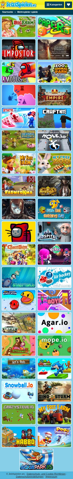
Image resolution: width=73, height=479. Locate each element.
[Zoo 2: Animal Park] (54, 72)
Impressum (51, 476)
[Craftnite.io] (54, 118)
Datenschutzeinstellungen (30, 476)
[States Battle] (18, 95)
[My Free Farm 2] (18, 163)
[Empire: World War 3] (18, 323)
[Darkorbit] (18, 209)
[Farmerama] (18, 186)
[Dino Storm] (54, 391)
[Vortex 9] (54, 254)
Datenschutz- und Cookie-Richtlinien (46, 474)
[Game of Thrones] (54, 49)
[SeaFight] (54, 186)
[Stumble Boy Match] (54, 300)
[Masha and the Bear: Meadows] (18, 346)
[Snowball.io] (18, 391)
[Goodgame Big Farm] (18, 27)
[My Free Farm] (54, 414)
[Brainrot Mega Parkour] (54, 368)
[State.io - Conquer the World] (18, 118)
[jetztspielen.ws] (18, 5)
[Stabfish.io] (18, 277)
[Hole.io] (54, 140)
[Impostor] (18, 49)
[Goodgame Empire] (54, 95)
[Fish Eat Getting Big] (54, 209)
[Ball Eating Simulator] (18, 300)
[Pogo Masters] (54, 437)
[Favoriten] (68, 5)
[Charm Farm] (18, 254)
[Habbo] (18, 437)
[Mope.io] (54, 346)
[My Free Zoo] (54, 163)
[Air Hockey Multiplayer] (54, 277)
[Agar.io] (54, 323)
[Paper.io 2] (54, 27)
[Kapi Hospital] (54, 232)
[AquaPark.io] (36, 459)
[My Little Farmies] (18, 140)
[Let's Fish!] (18, 368)
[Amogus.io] (18, 72)
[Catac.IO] (18, 232)
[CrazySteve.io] (18, 414)
